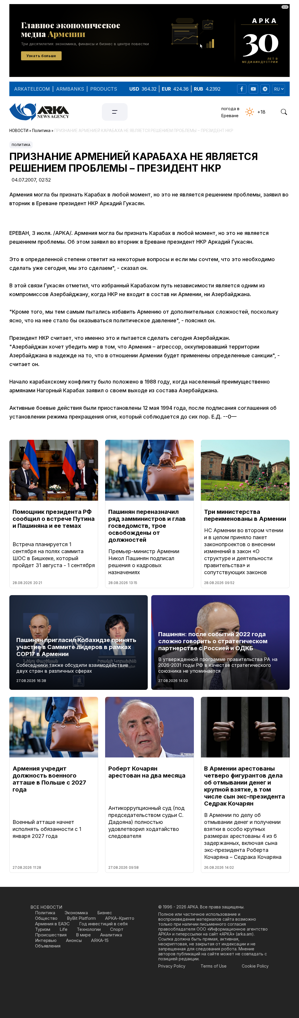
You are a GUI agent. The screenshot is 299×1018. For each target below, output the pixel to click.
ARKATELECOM (32, 89)
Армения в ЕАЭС (52, 923)
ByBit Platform (81, 918)
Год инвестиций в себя (103, 923)
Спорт (117, 929)
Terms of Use (214, 966)
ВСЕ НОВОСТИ (46, 907)
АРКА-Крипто (119, 918)
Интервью (46, 940)
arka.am (244, 933)
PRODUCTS (103, 89)
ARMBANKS (70, 89)
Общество (46, 918)
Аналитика (111, 935)
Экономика (76, 912)
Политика (21, 145)
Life (63, 929)
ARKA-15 (100, 940)
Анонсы (74, 940)
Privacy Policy (171, 966)
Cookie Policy (255, 966)
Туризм (42, 929)
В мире (83, 935)
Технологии (89, 929)
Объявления (47, 946)
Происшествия (51, 935)
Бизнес (104, 912)
